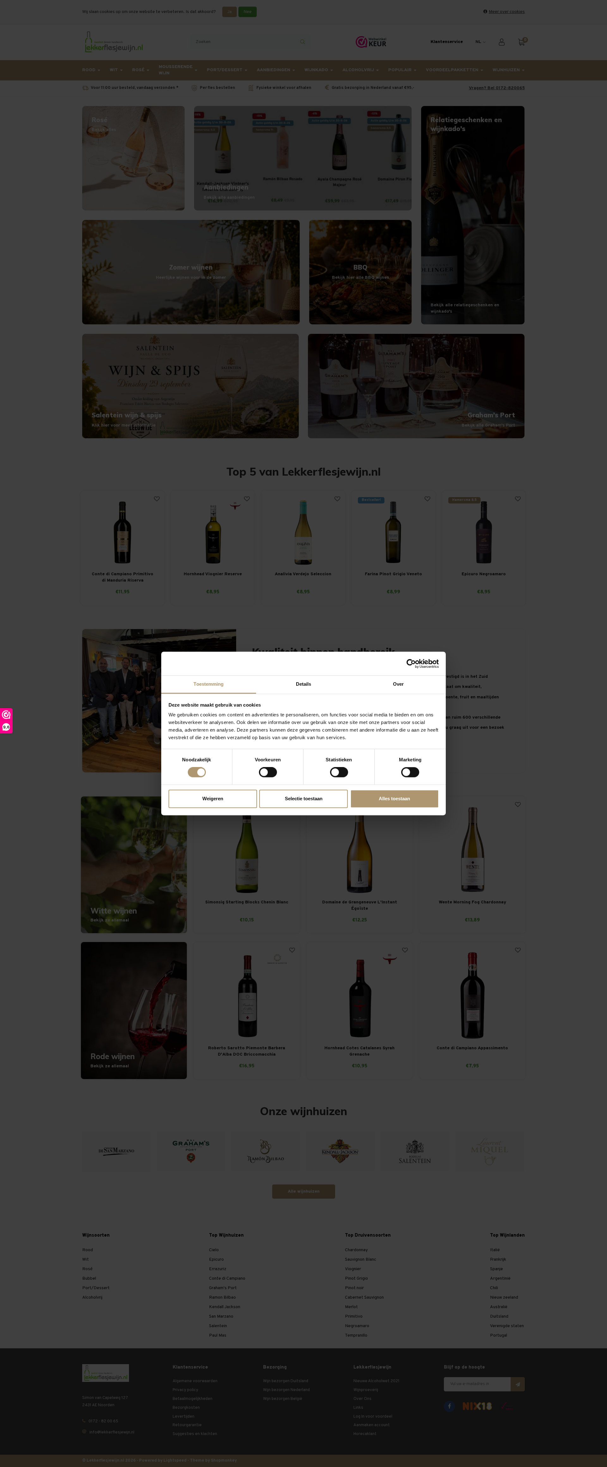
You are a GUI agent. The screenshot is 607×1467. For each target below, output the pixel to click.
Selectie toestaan (303, 798)
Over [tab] (398, 684)
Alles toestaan (394, 798)
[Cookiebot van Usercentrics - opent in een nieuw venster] (411, 663)
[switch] (268, 772)
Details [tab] (303, 684)
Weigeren (212, 798)
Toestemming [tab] (208, 684)
